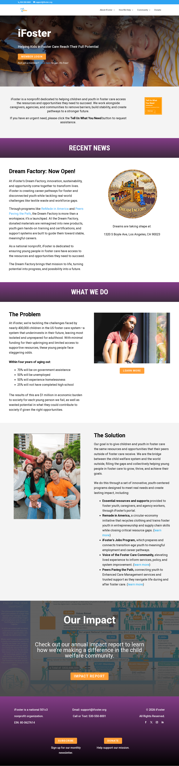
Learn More (132, 370)
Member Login (32, 56)
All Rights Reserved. (152, 716)
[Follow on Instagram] (157, 722)
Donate (157, 10)
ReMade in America (55, 208)
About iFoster (106, 10)
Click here (45, 62)
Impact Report (89, 676)
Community (142, 10)
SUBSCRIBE (66, 740)
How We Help (125, 10)
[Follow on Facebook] (145, 722)
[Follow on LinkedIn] (162, 722)
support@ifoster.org (93, 709)
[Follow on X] (151, 722)
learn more (141, 564)
